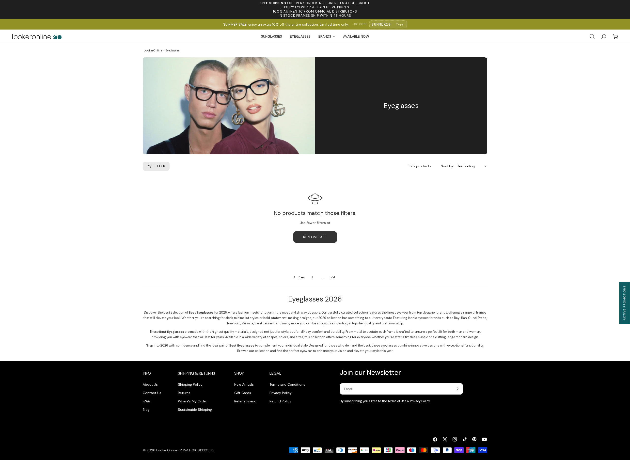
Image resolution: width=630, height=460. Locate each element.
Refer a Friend (245, 401)
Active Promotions (624, 303)
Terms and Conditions (287, 384)
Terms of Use (397, 401)
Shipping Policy (190, 384)
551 (332, 277)
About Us (150, 384)
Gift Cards (242, 393)
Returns (184, 393)
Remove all (315, 237)
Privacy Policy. (420, 401)
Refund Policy (280, 401)
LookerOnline (153, 50)
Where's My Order (192, 401)
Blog (146, 409)
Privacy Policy (280, 393)
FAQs (147, 401)
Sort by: (447, 166)
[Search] (592, 36)
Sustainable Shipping (195, 409)
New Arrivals (244, 384)
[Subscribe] (457, 389)
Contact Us (152, 393)
